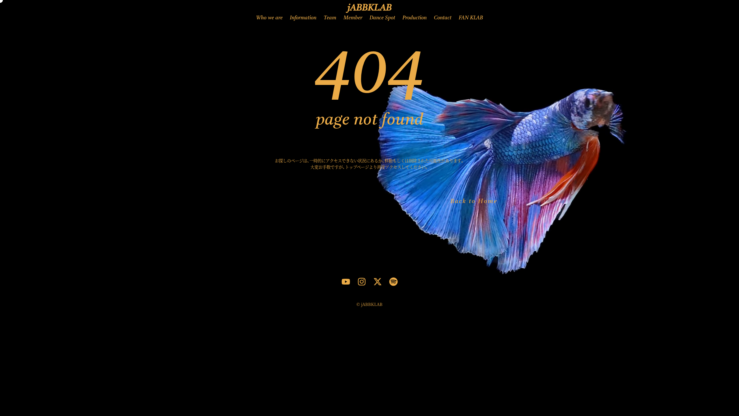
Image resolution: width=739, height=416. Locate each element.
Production (414, 18)
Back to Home (473, 202)
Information (303, 18)
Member (353, 18)
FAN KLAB (471, 18)
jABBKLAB (370, 8)
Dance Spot (382, 18)
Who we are (269, 18)
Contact (442, 18)
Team (330, 18)
